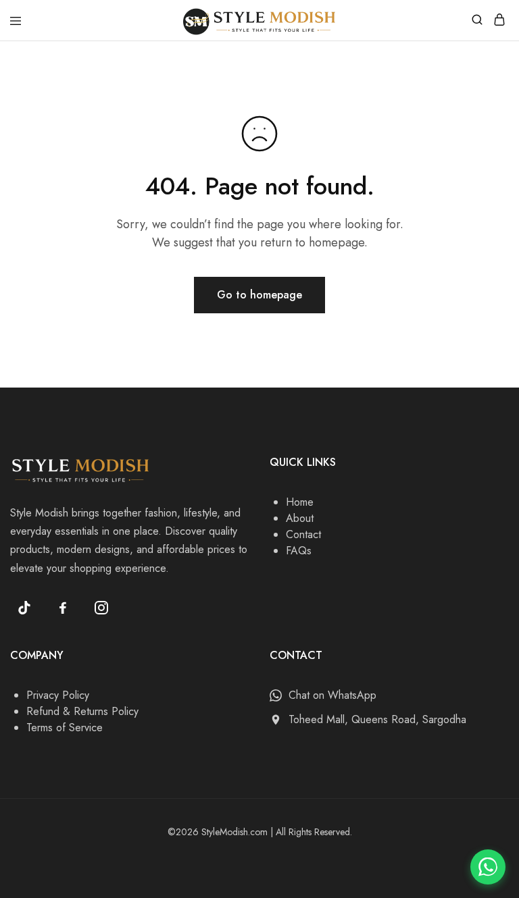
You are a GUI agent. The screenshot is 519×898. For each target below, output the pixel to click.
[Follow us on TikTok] (24, 607)
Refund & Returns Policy (82, 711)
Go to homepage (259, 294)
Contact (303, 534)
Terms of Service (64, 727)
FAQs (299, 550)
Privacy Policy (57, 695)
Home (300, 502)
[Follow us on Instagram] (101, 607)
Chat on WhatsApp (332, 695)
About (300, 518)
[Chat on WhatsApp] (487, 866)
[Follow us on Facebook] (63, 607)
